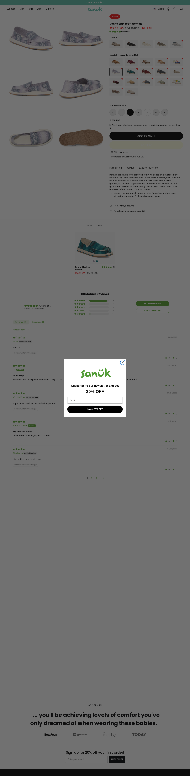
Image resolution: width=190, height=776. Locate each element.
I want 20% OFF (95, 409)
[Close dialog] (122, 362)
